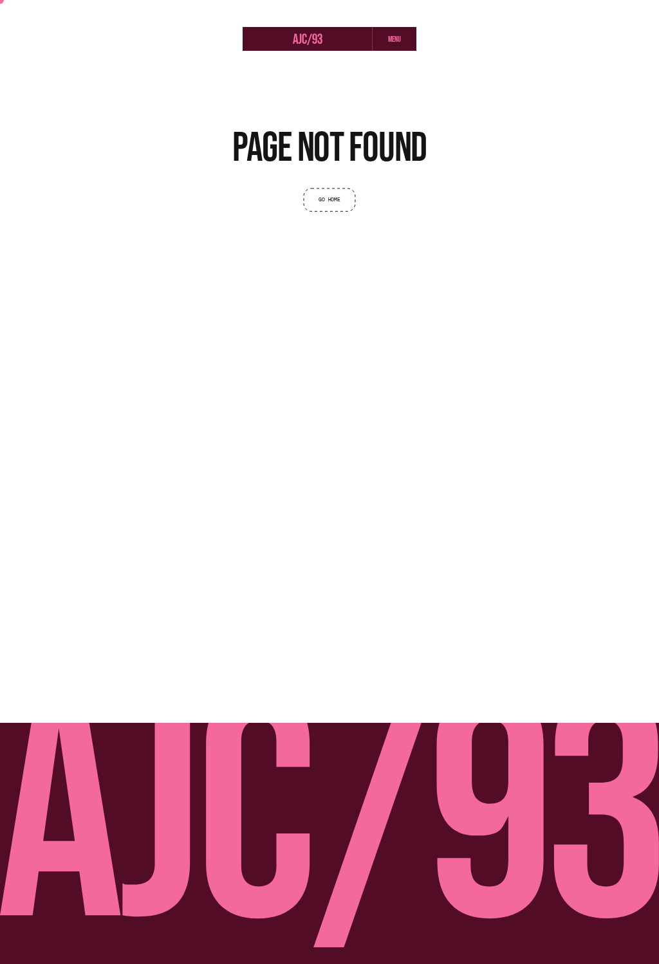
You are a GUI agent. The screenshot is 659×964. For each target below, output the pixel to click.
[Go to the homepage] (307, 40)
